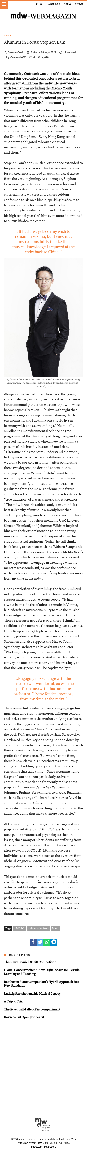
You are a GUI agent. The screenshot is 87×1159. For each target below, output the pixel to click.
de (41, 3)
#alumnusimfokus (38, 928)
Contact (79, 3)
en (37, 3)
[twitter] (40, 942)
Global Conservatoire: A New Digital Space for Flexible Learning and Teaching (42, 972)
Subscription (54, 3)
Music (8, 35)
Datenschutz (50, 1146)
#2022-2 (19, 928)
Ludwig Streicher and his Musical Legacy (32, 993)
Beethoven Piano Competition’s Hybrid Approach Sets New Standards (41, 983)
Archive (67, 3)
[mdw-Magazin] (43, 11)
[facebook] (33, 942)
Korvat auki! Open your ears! (24, 1017)
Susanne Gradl (15, 52)
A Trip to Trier (14, 1001)
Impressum (36, 1146)
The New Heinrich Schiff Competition (30, 962)
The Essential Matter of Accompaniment (32, 1009)
